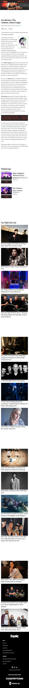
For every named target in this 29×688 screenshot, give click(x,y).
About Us (4, 643)
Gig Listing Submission (7, 661)
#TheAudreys (15, 179)
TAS (26, 178)
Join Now (24, 118)
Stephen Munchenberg (16, 25)
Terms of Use (5, 647)
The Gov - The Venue (17, 190)
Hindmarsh (15, 192)
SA (18, 192)
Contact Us (5, 663)
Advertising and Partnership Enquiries (9, 658)
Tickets (6, 181)
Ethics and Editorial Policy (7, 650)
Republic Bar (16, 178)
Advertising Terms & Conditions (8, 652)
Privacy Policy (5, 645)
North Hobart (22, 178)
